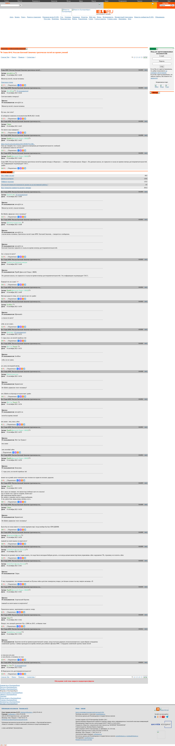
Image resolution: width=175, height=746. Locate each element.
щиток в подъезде (7, 178)
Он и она (47, 19)
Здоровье (68, 17)
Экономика (122, 19)
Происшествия (65, 19)
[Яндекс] (162, 86)
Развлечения (82, 19)
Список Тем (5, 57)
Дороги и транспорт (34, 17)
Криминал (76, 17)
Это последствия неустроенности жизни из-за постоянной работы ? (24, 185)
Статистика (31, 57)
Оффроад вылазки (7, 181)
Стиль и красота (100, 19)
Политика (55, 19)
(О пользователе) (22, 91)
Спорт (91, 19)
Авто (11, 17)
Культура (84, 17)
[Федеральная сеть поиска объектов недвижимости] (161, 735)
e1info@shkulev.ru (121, 736)
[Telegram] (25, 85)
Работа (74, 19)
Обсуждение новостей (18, 49)
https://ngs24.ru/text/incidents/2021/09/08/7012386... (18, 144)
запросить (154, 78)
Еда (61, 17)
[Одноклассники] (23, 85)
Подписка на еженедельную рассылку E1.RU (14, 719)
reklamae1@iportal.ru (26, 712)
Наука (99, 17)
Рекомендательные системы (84, 739)
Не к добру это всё (7, 175)
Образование (159, 17)
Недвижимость (108, 17)
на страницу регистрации (159, 72)
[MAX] (21, 85)
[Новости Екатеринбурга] (67, 15)
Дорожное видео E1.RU (50, 17)
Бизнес (17, 17)
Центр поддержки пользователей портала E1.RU (90, 712)
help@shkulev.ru (100, 714)
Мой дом (92, 17)
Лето (129, 19)
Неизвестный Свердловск (124, 17)
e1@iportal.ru (12, 714)
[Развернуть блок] (151, 93)
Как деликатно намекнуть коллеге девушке (16, 188)
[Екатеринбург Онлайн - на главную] (104, 15)
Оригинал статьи (7, 82)
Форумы (4, 49)
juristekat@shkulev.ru (132, 736)
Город (23, 17)
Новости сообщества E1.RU (144, 17)
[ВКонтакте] (18, 85)
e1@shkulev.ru (98, 734)
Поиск (14, 57)
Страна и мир (112, 19)
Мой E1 (153, 49)
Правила (21, 57)
